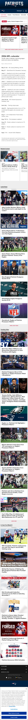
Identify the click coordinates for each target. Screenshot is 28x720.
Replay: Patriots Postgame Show (15, 21)
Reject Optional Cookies (14, 713)
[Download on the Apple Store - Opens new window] (8, 677)
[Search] (23, 11)
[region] (14, 703)
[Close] (26, 688)
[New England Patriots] (14, 684)
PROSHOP (19, 10)
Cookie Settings (14, 709)
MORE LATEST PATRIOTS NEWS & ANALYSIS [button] (14, 49)
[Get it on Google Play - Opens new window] (18, 678)
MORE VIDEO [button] (14, 521)
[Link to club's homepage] (3, 10)
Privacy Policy (12, 706)
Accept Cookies (14, 717)
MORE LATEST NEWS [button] (14, 325)
